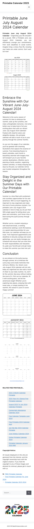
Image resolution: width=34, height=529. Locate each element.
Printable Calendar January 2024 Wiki (18, 444)
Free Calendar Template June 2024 (19, 417)
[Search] (28, 493)
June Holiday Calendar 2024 (19, 434)
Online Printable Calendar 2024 (18, 439)
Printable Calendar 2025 (16, 3)
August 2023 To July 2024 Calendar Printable (18, 406)
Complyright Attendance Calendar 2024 (17, 411)
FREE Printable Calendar (13, 474)
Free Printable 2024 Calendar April (19, 423)
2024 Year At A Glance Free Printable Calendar (18, 400)
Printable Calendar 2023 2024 (15, 482)
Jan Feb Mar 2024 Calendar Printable (18, 429)
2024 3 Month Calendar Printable (17, 394)
